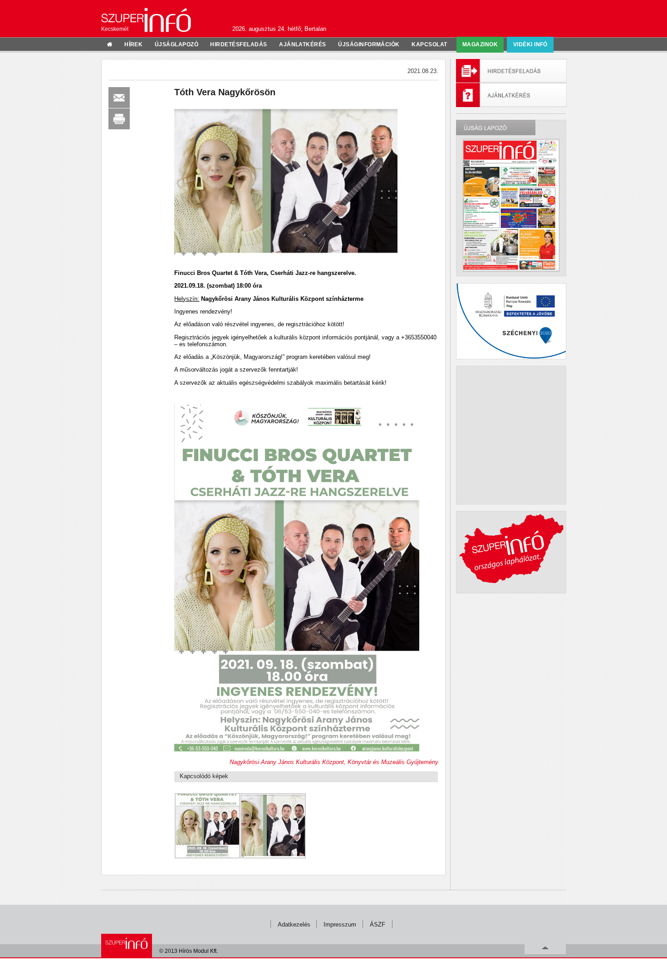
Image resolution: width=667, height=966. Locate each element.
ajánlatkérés (302, 44)
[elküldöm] (119, 97)
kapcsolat (429, 44)
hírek (133, 44)
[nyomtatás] (119, 118)
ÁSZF (377, 924)
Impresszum (340, 924)
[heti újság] (511, 205)
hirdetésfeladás (238, 44)
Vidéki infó (530, 44)
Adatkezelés (294, 924)
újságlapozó (176, 44)
